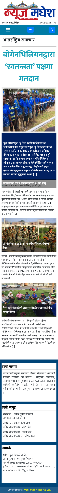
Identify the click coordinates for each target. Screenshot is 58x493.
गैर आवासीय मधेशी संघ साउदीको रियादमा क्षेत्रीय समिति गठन (27, 310)
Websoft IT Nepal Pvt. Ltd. (37, 490)
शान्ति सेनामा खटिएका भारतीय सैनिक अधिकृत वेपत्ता (26, 246)
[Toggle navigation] (7, 30)
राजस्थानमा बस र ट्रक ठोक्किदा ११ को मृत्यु (24, 183)
